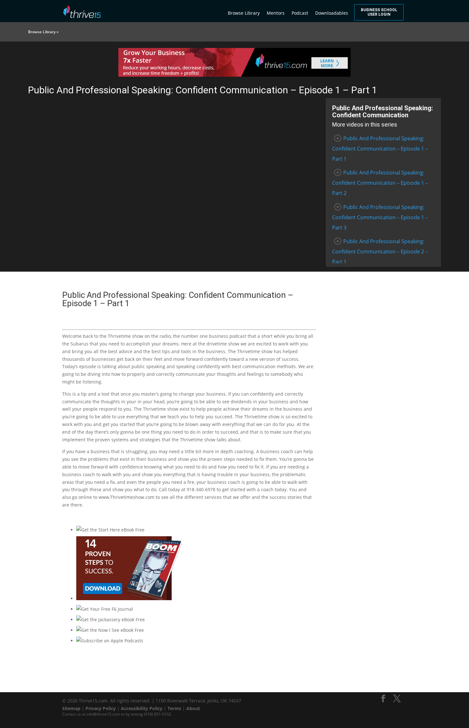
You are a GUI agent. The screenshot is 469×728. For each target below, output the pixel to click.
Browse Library (244, 13)
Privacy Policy (101, 708)
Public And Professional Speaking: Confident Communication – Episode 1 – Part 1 (380, 148)
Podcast (300, 13)
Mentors (276, 13)
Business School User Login (379, 12)
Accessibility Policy (141, 708)
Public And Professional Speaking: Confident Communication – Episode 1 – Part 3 (380, 217)
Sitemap (71, 708)
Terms (174, 708)
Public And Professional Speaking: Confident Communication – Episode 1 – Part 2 (380, 183)
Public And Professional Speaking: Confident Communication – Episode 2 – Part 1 (380, 251)
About (193, 708)
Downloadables (331, 13)
